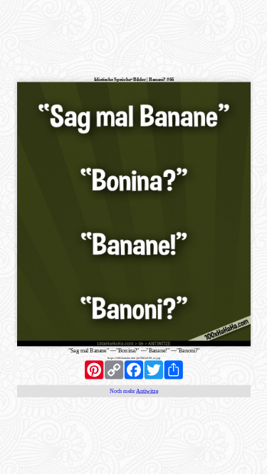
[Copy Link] (114, 369)
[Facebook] (134, 369)
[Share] (173, 369)
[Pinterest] (94, 369)
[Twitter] (153, 369)
